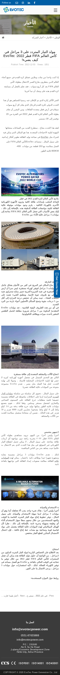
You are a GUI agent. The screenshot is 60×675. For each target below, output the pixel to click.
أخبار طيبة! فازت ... (13, 596)
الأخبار (49, 37)
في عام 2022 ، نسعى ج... (39, 596)
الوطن (57, 37)
